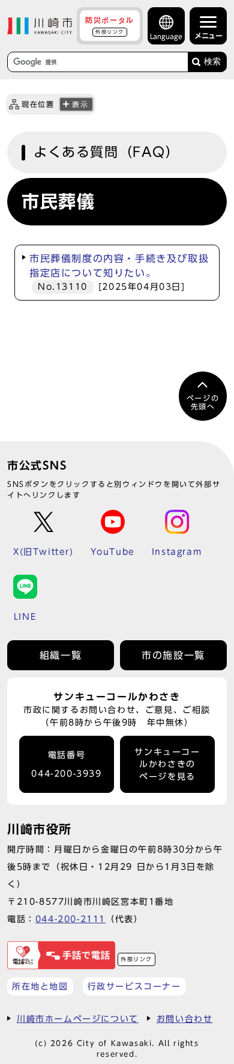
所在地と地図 (40, 986)
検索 (212, 61)
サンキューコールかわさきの (167, 764)
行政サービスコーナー (134, 986)
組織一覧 (61, 655)
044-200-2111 (70, 918)
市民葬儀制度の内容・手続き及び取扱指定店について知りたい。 (119, 272)
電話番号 (66, 764)
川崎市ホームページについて (78, 1018)
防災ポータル (109, 25)
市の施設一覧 (173, 655)
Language (166, 36)
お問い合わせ (185, 1018)
